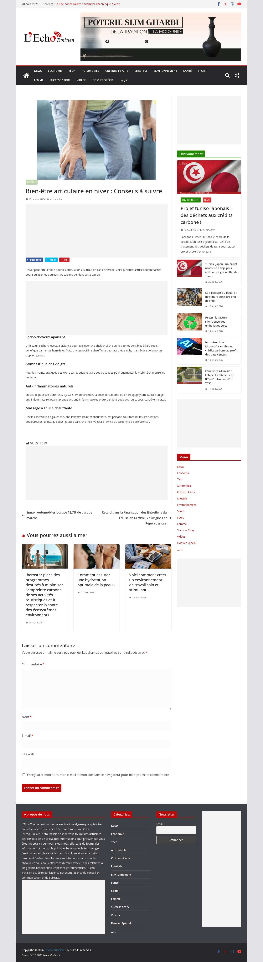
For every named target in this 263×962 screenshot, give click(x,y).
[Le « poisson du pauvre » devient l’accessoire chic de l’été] (189, 299)
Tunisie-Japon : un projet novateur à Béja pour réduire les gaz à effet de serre (221, 270)
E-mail (27, 736)
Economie (55, 71)
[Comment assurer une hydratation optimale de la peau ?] (97, 547)
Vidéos (81, 80)
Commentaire (33, 664)
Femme (39, 80)
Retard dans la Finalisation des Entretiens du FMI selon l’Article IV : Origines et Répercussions (134, 518)
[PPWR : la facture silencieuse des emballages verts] (189, 324)
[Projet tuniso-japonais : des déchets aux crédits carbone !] (209, 177)
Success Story (60, 80)
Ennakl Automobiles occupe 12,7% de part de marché (59, 515)
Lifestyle (141, 71)
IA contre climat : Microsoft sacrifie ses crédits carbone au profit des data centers (221, 348)
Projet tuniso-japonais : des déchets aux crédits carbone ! (207, 215)
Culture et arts (116, 71)
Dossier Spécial (103, 80)
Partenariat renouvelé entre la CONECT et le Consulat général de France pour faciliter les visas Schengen (93, 6)
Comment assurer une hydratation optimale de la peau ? (96, 579)
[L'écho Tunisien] (26, 75)
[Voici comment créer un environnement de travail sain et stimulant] (148, 547)
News (38, 71)
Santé (187, 71)
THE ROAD (38, 955)
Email (159, 824)
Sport (202, 71)
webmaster (56, 199)
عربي (124, 80)
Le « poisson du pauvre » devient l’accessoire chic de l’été (221, 297)
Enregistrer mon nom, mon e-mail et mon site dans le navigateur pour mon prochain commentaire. (98, 775)
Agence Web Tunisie (52, 955)
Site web (28, 754)
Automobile (90, 71)
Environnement (165, 71)
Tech (72, 71)
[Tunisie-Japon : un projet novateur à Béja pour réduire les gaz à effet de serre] (189, 273)
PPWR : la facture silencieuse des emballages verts (216, 321)
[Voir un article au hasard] (236, 75)
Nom (27, 717)
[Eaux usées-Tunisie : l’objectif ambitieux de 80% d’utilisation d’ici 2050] (189, 380)
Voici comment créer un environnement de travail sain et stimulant (147, 582)
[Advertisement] (97, 231)
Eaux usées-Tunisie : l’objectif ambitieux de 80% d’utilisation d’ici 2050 (219, 377)
